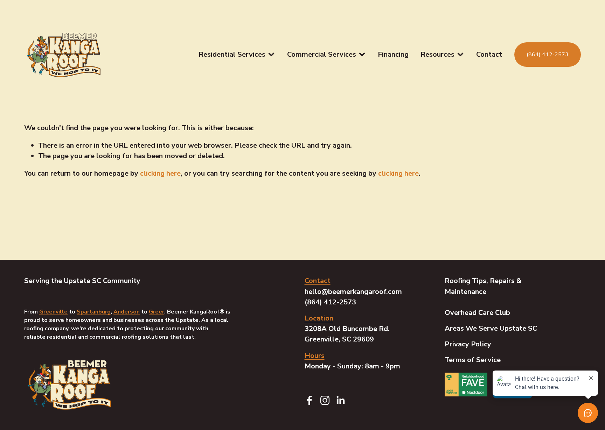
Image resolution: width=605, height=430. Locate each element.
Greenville (53, 312)
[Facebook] (309, 400)
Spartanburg (94, 312)
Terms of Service (473, 360)
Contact (489, 54)
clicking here (160, 173)
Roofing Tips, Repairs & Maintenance (483, 286)
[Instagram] (325, 400)
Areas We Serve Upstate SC (491, 328)
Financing (393, 54)
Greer (156, 312)
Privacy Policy (468, 344)
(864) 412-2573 (548, 54)
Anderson (126, 312)
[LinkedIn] (340, 400)
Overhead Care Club (477, 312)
